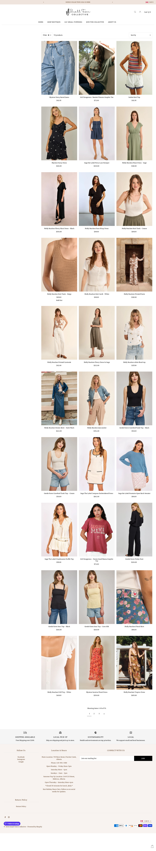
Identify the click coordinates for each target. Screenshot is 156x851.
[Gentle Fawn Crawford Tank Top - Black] (134, 398)
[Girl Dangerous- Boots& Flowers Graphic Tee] (97, 68)
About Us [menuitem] (112, 22)
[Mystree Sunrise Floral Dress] (97, 663)
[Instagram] (9, 817)
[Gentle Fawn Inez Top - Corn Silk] (97, 597)
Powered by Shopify (34, 827)
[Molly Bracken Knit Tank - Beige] (59, 265)
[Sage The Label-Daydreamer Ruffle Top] (59, 530)
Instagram (21, 759)
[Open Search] (135, 12)
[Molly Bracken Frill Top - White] (59, 663)
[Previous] (44, 2)
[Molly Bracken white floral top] (134, 333)
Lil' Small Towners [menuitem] (73, 22)
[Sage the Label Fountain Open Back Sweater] (134, 464)
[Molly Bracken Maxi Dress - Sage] (134, 133)
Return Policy (21, 806)
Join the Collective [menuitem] (95, 22)
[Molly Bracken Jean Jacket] (97, 398)
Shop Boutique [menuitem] (53, 22)
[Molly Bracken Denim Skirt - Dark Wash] (59, 398)
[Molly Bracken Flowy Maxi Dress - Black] (59, 199)
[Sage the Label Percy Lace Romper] (97, 133)
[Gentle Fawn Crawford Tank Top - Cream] (59, 464)
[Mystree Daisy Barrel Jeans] (59, 68)
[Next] (112, 2)
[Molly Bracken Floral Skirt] (134, 597)
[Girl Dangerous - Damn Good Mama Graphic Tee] (97, 530)
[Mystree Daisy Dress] (59, 133)
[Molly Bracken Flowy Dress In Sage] (97, 333)
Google (21, 762)
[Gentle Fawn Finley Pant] (134, 530)
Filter (45, 35)
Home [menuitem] (40, 22)
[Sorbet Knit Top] (134, 68)
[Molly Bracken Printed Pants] (134, 265)
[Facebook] (5, 817)
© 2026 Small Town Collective (15, 827)
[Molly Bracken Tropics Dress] (134, 663)
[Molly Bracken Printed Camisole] (59, 333)
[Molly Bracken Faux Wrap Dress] (97, 199)
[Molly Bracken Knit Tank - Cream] (134, 199)
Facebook (21, 757)
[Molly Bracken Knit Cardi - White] (97, 265)
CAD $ (151, 2)
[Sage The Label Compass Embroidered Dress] (97, 464)
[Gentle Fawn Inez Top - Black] (59, 597)
